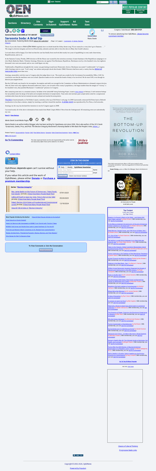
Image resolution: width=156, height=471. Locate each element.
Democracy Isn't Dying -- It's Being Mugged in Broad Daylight (127, 334)
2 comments (67, 41)
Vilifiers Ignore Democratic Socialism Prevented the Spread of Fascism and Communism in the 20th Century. (127, 269)
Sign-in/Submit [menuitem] (51, 23)
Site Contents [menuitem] (38, 23)
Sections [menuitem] (12, 23)
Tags (76, 132)
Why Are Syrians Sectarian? (116, 319)
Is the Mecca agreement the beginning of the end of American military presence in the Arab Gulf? (127, 225)
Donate (36, 178)
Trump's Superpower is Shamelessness (120, 324)
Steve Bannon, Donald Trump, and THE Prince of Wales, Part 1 (127, 230)
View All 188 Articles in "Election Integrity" (27, 208)
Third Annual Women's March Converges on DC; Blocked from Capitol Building (30, 230)
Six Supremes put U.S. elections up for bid (121, 329)
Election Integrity (24, 187)
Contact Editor (15, 154)
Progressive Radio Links (128, 450)
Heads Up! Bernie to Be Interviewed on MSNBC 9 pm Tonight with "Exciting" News (31, 223)
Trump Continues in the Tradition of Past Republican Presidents (127, 253)
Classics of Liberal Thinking (128, 446)
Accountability (20, 132)
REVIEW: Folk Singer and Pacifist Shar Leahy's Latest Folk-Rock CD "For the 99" (30, 226)
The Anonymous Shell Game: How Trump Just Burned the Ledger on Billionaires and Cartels (125, 280)
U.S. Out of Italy (113, 235)
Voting (70, 132)
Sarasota (48, 132)
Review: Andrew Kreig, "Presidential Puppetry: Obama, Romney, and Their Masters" (31, 233)
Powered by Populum (78, 468)
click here (131, 366)
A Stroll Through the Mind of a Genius (120, 258)
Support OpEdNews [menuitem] (63, 23)
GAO (31, 132)
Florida (27, 132)
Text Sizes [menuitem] (87, 23)
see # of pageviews (116, 221)
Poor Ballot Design (39, 132)
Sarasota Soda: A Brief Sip (23, 38)
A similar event (67, 102)
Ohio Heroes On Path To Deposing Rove (18, 236)
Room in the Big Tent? (115, 275)
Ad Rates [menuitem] (74, 23)
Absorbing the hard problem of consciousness (122, 286)
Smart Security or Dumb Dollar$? (16, 220)
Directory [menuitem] (25, 23)
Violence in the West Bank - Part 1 (118, 263)
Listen (45, 31)
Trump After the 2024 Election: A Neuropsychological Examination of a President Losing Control (124, 348)
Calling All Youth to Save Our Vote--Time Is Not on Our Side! (33, 197)
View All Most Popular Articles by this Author (46, 217)
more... (96, 126)
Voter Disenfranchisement (60, 132)
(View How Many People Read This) (41, 194)
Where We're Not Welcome (116, 291)
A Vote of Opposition (114, 296)
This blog (8, 100)
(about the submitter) (41, 41)
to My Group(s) (10, 136)
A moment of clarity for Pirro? (117, 301)
